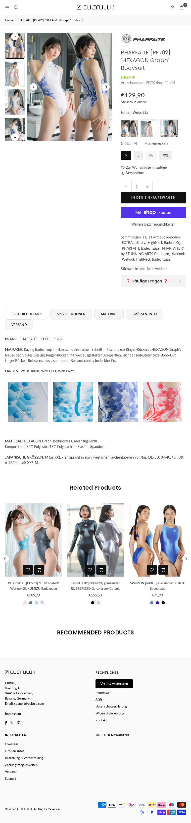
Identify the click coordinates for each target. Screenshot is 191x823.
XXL (166, 155)
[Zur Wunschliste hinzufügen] (46, 570)
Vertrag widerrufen (114, 684)
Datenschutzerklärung (111, 706)
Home (9, 20)
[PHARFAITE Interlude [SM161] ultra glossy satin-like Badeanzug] (114, 540)
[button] (181, 7)
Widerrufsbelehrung (110, 713)
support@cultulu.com (29, 703)
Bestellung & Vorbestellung (24, 758)
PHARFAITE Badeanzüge (140, 248)
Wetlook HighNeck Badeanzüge (146, 259)
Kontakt (101, 720)
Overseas (11, 744)
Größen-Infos (14, 751)
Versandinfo (134, 173)
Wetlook (178, 254)
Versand (10, 772)
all (144, 237)
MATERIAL (109, 314)
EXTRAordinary (133, 242)
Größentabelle (158, 144)
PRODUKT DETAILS (26, 314)
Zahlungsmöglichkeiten (21, 765)
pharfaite (146, 269)
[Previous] (33, 87)
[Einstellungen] (172, 7)
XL (151, 155)
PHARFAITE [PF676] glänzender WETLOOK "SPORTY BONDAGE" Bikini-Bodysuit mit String (52, 588)
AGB (99, 699)
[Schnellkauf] (58, 570)
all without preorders (165, 237)
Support (10, 779)
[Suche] (16, 7)
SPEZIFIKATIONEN (71, 314)
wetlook (161, 269)
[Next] (106, 87)
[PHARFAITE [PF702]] (15, 45)
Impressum (103, 693)
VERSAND (19, 325)
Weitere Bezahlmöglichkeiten (153, 224)
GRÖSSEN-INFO (145, 314)
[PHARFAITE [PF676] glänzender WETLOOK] (52, 540)
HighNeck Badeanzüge (165, 242)
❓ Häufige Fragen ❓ (147, 281)
